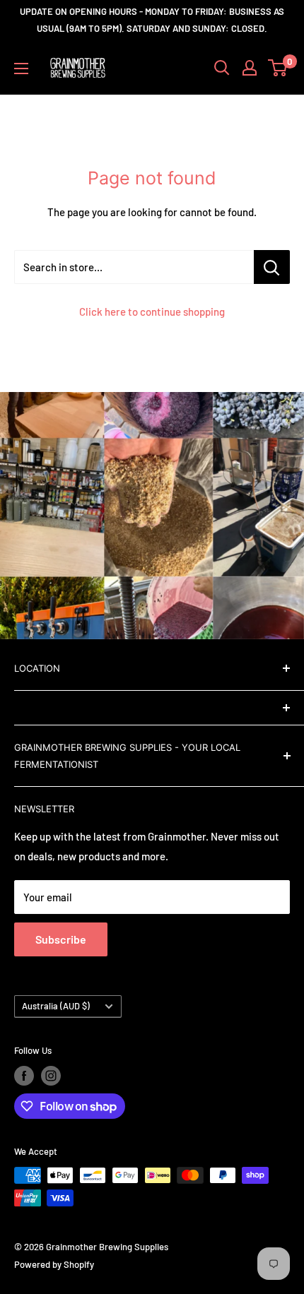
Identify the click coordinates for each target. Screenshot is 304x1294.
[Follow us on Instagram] (51, 1076)
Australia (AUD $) (56, 1005)
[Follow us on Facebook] (24, 1076)
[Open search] (222, 68)
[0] (278, 67)
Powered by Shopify (54, 1264)
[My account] (249, 68)
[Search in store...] (272, 267)
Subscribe (60, 939)
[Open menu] (21, 68)
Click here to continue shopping (152, 311)
